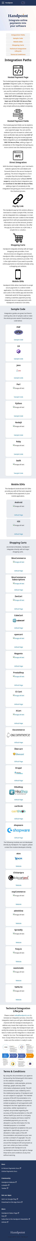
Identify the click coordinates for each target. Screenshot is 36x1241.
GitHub (4, 1222)
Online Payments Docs (9, 1171)
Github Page (18, 515)
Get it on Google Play (9, 1199)
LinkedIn (5, 1185)
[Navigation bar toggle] (3, 2)
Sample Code (18, 340)
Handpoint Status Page (9, 1213)
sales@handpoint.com (22, 1015)
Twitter (4, 1188)
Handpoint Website (8, 1182)
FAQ (3, 1216)
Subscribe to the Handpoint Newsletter (15, 1219)
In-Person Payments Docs (10, 1168)
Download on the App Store (11, 1202)
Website (18, 866)
